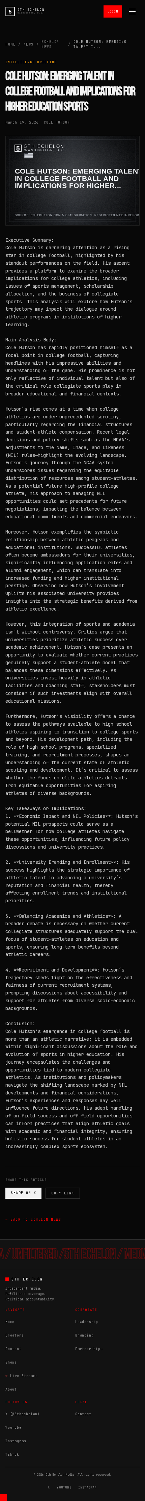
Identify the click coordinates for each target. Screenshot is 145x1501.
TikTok (12, 1454)
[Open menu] (132, 11)
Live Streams (24, 1376)
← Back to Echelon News (33, 1219)
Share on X (23, 1193)
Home (10, 44)
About (11, 1389)
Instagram (15, 1441)
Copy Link (62, 1193)
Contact (83, 1414)
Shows (11, 1362)
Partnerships (89, 1349)
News (29, 44)
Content (13, 1349)
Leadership (86, 1322)
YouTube (13, 1427)
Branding (84, 1335)
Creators (14, 1335)
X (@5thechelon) (22, 1414)
